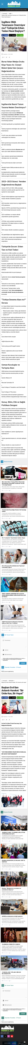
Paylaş (6, 35)
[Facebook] (2, 1036)
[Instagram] (8, 1036)
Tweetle (13, 35)
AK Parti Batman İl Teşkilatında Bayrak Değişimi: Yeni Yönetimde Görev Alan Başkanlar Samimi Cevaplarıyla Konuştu (17, 9)
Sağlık (10, 13)
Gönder (21, 35)
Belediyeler (11, 680)
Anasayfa (5, 13)
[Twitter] (5, 1036)
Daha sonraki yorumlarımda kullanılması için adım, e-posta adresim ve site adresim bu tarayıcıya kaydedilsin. (14, 659)
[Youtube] (12, 1036)
